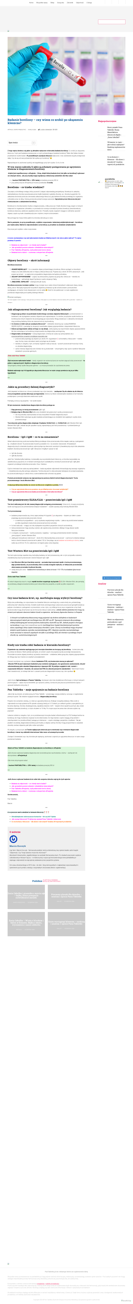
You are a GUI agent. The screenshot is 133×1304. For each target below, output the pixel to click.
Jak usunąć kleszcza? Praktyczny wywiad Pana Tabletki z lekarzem (36, 819)
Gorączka (60, 3)
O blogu (89, 3)
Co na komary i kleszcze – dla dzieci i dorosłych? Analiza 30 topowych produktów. (41, 822)
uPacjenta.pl (22, 755)
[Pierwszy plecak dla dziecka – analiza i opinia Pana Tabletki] (102, 594)
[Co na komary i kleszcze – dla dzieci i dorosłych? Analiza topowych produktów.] (102, 161)
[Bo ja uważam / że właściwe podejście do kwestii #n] (22, 1098)
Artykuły (10, 129)
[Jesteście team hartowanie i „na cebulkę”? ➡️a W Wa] (118, 545)
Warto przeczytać (20, 129)
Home (31, 3)
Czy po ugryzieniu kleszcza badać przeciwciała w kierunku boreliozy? (37, 492)
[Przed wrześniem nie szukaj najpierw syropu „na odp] (81, 1152)
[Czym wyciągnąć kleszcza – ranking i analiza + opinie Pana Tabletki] (102, 609)
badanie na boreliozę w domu (69, 540)
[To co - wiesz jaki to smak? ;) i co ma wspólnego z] (118, 211)
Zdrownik (70, 3)
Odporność (80, 3)
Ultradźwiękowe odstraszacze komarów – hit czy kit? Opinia (33, 817)
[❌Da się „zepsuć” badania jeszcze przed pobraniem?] (111, 1153)
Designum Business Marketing (68, 1300)
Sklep (52, 3)
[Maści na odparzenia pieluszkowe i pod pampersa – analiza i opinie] (102, 624)
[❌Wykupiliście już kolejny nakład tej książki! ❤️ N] (104, 359)
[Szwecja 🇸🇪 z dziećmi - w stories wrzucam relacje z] (104, 551)
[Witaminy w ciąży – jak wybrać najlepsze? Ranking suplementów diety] (102, 147)
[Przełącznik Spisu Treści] (32, 143)
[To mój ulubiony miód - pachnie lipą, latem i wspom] (51, 1097)
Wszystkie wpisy (42, 3)
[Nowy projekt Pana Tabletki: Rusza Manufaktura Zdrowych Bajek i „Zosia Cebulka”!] (102, 132)
